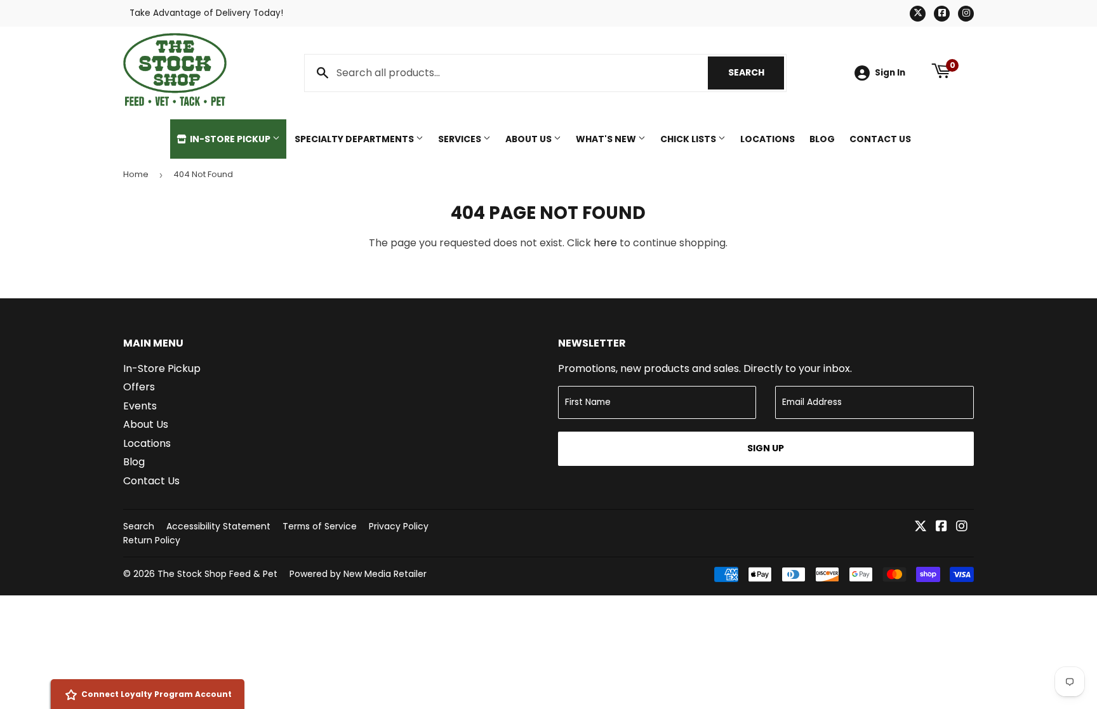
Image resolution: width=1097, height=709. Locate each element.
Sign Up (765, 448)
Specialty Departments (355, 139)
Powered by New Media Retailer (358, 573)
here (605, 242)
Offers (139, 387)
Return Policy (151, 540)
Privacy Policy (399, 526)
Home (136, 174)
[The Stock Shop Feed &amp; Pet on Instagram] (961, 527)
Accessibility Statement (218, 526)
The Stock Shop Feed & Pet (217, 573)
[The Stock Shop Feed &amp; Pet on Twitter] (920, 527)
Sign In (890, 73)
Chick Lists (689, 139)
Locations (767, 139)
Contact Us (880, 139)
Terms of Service (320, 526)
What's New (607, 139)
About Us (529, 139)
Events (140, 406)
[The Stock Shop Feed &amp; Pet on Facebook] (941, 527)
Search (756, 72)
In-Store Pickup (230, 139)
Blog (822, 139)
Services (460, 139)
